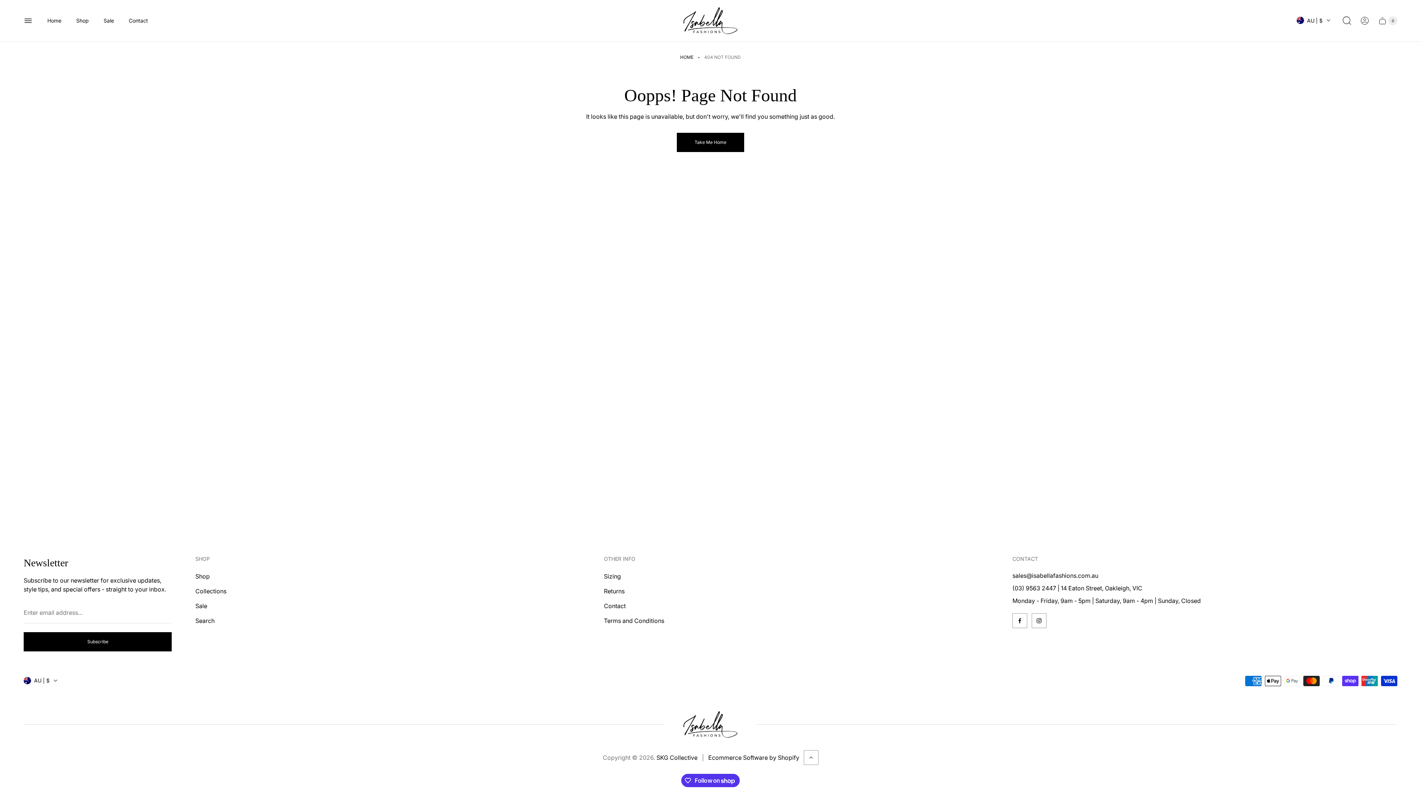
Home (686, 57)
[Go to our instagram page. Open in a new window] (1039, 620)
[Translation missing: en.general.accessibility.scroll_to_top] (811, 757)
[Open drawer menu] (28, 21)
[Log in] (1365, 21)
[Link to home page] (710, 725)
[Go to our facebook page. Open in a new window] (1019, 620)
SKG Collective (677, 757)
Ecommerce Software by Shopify (753, 757)
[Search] (1347, 21)
